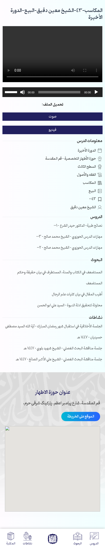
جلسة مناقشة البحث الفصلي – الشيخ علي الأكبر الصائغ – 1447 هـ (59, 359)
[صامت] (22, 92)
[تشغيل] (96, 92)
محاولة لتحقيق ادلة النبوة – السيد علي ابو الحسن (69, 305)
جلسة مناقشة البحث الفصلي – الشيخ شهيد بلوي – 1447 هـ (63, 348)
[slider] (12, 91)
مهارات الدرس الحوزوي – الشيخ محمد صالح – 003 (69, 236)
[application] (52, 92)
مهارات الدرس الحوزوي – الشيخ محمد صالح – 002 (69, 247)
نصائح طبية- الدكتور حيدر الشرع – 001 (78, 225)
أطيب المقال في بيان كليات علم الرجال (77, 294)
